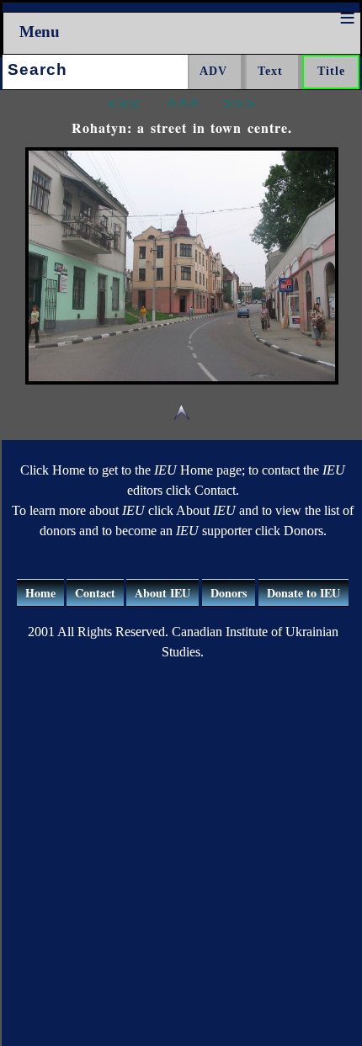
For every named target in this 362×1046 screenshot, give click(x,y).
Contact (95, 593)
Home (40, 593)
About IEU (162, 593)
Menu (39, 31)
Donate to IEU (303, 593)
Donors (228, 593)
